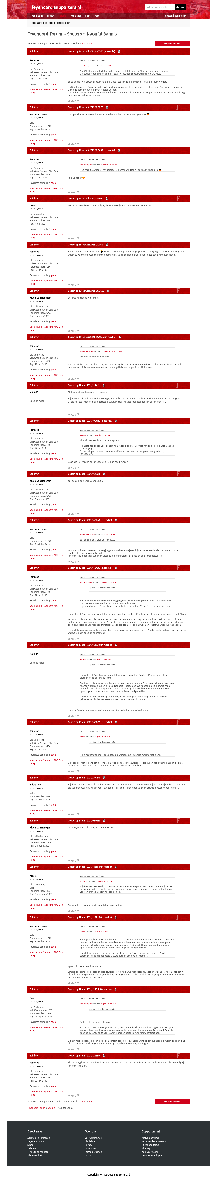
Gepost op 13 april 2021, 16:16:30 (84, 645)
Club (87, 15)
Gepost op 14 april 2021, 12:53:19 (84, 1055)
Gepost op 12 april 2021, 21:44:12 (84, 385)
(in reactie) (109, 51)
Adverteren (90, 1148)
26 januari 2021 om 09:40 (110, 66)
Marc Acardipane (86, 66)
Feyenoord (39, 64)
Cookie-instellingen (152, 1155)
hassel (33, 876)
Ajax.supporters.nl (151, 1138)
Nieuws (51, 15)
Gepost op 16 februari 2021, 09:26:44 (86, 337)
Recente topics (39, 23)
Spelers (74, 33)
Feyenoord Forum (44, 33)
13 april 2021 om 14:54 (103, 660)
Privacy (88, 1145)
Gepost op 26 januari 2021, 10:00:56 (85, 107)
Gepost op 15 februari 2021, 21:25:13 (85, 244)
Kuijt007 (34, 392)
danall (33, 205)
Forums (62, 15)
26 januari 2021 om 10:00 (110, 165)
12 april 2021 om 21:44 (102, 435)
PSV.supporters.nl (150, 1145)
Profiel (97, 15)
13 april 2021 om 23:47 (104, 881)
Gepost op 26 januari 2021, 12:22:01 (85, 198)
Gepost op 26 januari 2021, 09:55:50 (85, 51)
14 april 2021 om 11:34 (108, 1004)
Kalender (32, 1148)
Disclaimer (90, 1141)
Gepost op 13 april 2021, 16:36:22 (84, 722)
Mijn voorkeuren (150, 1152)
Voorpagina (37, 15)
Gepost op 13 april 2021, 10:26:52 (84, 421)
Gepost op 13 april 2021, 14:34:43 (84, 520)
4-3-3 (53, 805)
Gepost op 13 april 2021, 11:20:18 (84, 474)
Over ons (90, 1131)
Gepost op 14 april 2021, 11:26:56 (84, 867)
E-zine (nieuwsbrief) (37, 1152)
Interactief (75, 15)
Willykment (35, 784)
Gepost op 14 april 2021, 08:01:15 (84, 820)
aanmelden (180, 15)
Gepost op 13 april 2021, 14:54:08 (84, 568)
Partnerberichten (93, 1152)
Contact (89, 1155)
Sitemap (146, 1148)
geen (53, 84)
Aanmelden (33, 1138)
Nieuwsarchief (34, 1155)
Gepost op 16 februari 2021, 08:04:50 (86, 291)
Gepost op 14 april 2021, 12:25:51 (84, 989)
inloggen (168, 15)
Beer (32, 998)
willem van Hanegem (40, 298)
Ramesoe (34, 60)
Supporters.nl (151, 1131)
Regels (52, 23)
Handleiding (63, 23)
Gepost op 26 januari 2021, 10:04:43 (85, 150)
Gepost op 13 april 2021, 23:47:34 (84, 777)
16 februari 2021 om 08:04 (112, 352)
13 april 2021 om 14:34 (108, 582)
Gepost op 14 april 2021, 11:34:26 (84, 917)
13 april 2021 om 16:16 (102, 737)
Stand (30, 1145)
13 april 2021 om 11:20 (111, 535)
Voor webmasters (93, 1138)
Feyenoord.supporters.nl (154, 1141)
